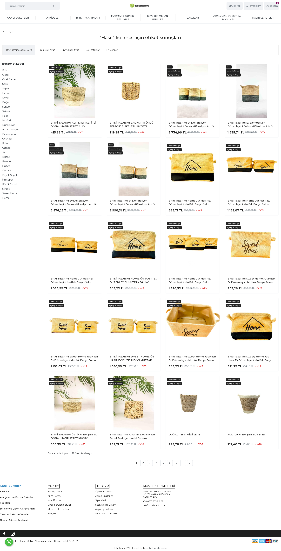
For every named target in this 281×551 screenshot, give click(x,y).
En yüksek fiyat (70, 50)
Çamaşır (6, 147)
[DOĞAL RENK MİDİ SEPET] (193, 403)
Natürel (6, 120)
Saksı (5, 84)
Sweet (6, 188)
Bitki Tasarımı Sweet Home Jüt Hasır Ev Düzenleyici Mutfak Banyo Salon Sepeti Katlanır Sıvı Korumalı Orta (192, 358)
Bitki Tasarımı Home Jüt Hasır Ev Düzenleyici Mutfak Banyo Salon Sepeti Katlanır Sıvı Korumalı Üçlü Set (190, 280)
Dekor (5, 97)
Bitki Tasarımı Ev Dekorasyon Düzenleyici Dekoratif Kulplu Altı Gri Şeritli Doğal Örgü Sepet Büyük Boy (250, 124)
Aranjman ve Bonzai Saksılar (16, 497)
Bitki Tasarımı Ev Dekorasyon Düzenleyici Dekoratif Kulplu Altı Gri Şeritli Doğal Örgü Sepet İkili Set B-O (133, 202)
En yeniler (112, 50)
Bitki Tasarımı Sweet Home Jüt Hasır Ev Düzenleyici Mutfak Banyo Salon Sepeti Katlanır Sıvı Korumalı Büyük (251, 280)
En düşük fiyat (47, 50)
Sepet (5, 88)
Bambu (6, 161)
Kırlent (6, 156)
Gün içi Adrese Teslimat (14, 520)
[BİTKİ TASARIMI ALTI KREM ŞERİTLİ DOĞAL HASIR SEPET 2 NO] (75, 91)
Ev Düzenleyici (10, 129)
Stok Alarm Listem (105, 504)
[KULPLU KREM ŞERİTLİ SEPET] (252, 403)
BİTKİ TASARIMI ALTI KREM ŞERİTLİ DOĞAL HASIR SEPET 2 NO (73, 124)
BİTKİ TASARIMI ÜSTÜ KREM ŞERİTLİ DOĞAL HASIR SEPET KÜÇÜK (74, 436)
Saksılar (4, 491)
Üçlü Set (7, 170)
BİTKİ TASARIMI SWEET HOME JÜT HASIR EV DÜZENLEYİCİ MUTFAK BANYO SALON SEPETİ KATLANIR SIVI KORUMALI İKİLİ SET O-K (132, 358)
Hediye (6, 93)
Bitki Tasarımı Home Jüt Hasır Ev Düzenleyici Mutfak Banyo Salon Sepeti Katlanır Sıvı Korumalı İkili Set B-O (250, 202)
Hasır (5, 115)
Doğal (5, 102)
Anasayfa (8, 31)
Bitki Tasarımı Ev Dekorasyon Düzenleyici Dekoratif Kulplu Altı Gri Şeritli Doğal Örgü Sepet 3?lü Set (192, 124)
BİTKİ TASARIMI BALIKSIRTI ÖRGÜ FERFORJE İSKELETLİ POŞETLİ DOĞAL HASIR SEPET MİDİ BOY (131, 124)
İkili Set (6, 166)
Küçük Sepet (9, 184)
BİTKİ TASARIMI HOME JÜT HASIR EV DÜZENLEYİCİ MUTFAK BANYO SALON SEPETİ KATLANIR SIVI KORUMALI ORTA (133, 280)
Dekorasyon (9, 134)
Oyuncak (7, 138)
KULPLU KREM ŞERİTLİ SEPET (246, 434)
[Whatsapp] (9, 542)
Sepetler (5, 503)
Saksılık (6, 111)
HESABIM (102, 486)
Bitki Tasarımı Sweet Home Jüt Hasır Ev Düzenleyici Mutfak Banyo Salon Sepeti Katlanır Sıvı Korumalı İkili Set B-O (74, 358)
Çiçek (5, 74)
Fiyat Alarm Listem (106, 513)
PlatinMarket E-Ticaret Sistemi (130, 548)
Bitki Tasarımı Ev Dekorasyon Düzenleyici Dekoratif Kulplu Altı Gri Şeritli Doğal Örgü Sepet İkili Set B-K (74, 202)
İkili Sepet (7, 179)
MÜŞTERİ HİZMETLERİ (159, 486)
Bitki (4, 70)
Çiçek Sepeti (9, 79)
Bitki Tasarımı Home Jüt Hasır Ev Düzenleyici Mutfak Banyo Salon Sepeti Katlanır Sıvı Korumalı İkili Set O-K (74, 280)
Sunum (6, 106)
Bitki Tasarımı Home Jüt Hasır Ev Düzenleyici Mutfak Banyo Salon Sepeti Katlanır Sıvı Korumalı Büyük (191, 202)
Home (6, 197)
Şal (4, 152)
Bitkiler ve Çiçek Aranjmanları (17, 508)
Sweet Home (10, 193)
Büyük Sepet (9, 175)
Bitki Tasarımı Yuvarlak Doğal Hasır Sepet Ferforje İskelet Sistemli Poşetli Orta (132, 436)
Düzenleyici (8, 125)
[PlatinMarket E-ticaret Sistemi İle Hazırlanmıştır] (241, 541)
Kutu (5, 143)
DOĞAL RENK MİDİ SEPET (185, 434)
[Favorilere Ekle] (96, 69)
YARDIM (53, 486)
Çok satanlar (93, 50)
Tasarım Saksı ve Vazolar (14, 514)
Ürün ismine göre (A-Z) (19, 50)
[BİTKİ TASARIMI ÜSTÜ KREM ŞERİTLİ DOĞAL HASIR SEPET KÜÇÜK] (75, 403)
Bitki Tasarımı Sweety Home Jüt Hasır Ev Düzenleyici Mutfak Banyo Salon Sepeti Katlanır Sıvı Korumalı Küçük (249, 358)
